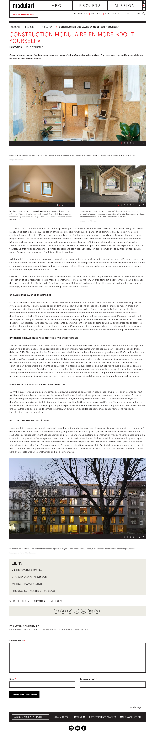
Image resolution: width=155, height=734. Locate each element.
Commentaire (17, 640)
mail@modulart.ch (130, 717)
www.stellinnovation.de (35, 576)
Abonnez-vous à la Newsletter (30, 717)
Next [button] (143, 143)
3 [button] (124, 143)
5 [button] (130, 143)
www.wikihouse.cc (32, 583)
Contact (127, 14)
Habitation (47, 27)
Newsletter (81, 14)
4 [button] (127, 143)
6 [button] (133, 143)
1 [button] (118, 143)
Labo (55, 5)
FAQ (138, 14)
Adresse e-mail (88, 679)
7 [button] (133, 204)
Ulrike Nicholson (19, 601)
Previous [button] (139, 143)
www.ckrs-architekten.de (42, 590)
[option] (77, 103)
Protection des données (102, 717)
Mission (125, 5)
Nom (12, 679)
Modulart (15, 27)
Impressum (79, 717)
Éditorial (96, 14)
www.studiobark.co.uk (32, 569)
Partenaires (112, 14)
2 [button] (121, 143)
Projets (90, 5)
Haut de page (134, 707)
